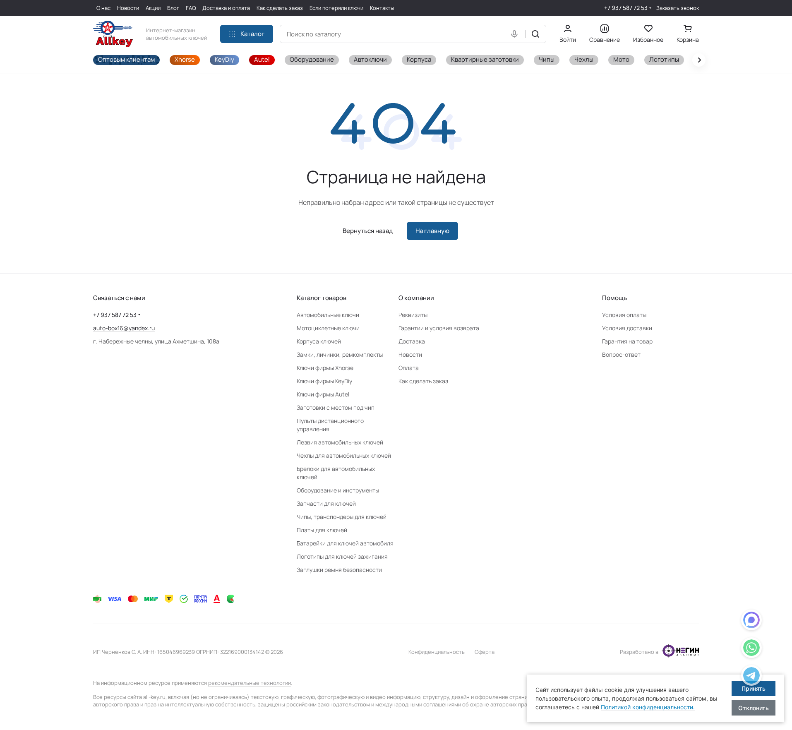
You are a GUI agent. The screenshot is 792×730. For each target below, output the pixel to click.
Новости (410, 354)
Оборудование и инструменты (338, 490)
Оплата (408, 368)
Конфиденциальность (436, 652)
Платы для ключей (322, 530)
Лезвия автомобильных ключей (340, 442)
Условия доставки (627, 328)
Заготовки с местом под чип (335, 407)
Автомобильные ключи (328, 315)
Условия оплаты (624, 315)
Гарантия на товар (627, 341)
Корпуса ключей (319, 341)
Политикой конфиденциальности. (648, 707)
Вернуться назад (368, 230)
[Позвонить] (751, 677)
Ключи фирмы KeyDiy (324, 381)
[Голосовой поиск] (516, 34)
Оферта (484, 652)
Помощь (614, 297)
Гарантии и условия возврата (438, 328)
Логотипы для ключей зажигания (342, 556)
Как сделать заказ (423, 381)
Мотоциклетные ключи (328, 328)
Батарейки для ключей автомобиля (345, 543)
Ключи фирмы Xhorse (325, 368)
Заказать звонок (677, 8)
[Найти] (535, 34)
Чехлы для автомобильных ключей (344, 455)
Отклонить (753, 707)
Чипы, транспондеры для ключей (341, 517)
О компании (416, 297)
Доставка (411, 341)
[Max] (751, 621)
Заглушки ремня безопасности (339, 570)
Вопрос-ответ (621, 354)
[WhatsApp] (751, 649)
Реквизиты (412, 315)
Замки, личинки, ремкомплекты (340, 354)
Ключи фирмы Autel (323, 394)
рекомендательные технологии (249, 683)
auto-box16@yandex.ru (124, 328)
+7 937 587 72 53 (626, 8)
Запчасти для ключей (326, 503)
